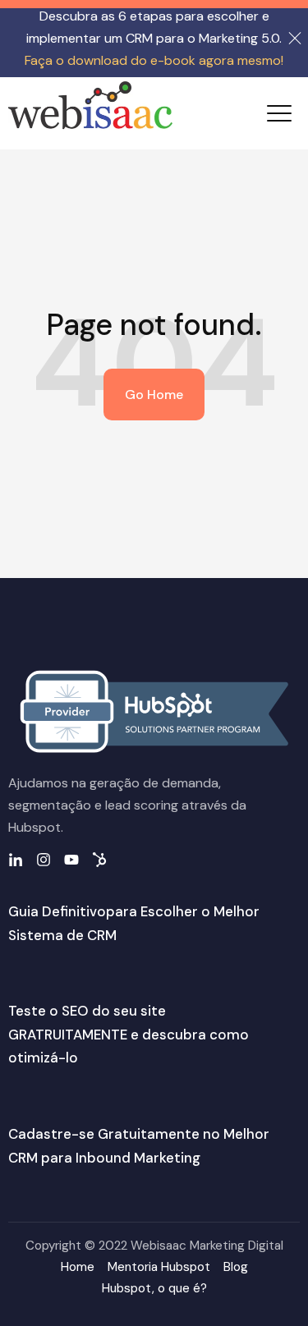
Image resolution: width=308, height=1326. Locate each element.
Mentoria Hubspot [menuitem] (159, 1267)
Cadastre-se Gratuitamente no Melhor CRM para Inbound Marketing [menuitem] (138, 1146)
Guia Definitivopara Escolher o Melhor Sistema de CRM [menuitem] (134, 923)
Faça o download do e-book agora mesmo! (154, 60)
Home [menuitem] (77, 1267)
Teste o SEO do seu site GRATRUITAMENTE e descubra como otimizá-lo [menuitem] (128, 1034)
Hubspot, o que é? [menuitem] (154, 1288)
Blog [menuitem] (235, 1267)
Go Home (154, 394)
